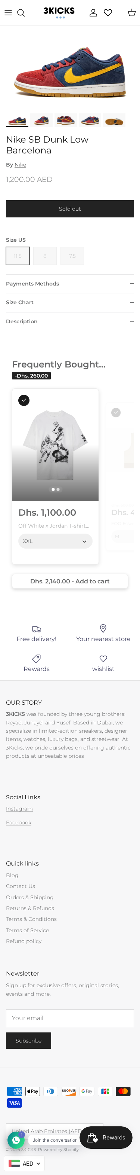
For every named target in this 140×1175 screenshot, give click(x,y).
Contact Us (20, 886)
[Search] (24, 12)
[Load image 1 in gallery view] (70, 67)
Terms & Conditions (31, 919)
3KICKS (28, 1149)
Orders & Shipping (30, 897)
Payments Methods (32, 283)
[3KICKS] (58, 12)
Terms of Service (27, 930)
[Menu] (8, 12)
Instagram (19, 808)
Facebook (18, 822)
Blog (12, 875)
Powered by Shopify (58, 1149)
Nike (20, 164)
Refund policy (23, 941)
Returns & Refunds (30, 908)
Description (22, 321)
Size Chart (20, 302)
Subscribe (28, 1040)
